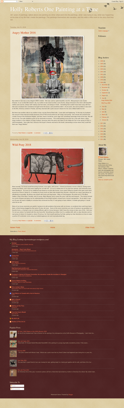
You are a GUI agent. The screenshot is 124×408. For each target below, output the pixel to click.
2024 (101, 66)
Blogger (71, 394)
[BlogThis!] (46, 133)
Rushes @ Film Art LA (18, 321)
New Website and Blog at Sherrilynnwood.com (24, 251)
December (105, 84)
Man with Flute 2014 (23, 370)
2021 (101, 74)
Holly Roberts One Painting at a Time (54, 9)
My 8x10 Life (15, 318)
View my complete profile (105, 179)
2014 (101, 131)
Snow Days (15, 257)
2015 (101, 128)
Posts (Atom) (21, 231)
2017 (101, 123)
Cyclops (14, 243)
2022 (101, 71)
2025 (101, 63)
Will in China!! (16, 299)
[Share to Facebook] (50, 133)
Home (52, 227)
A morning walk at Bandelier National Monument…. (25, 269)
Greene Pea (15, 255)
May (103, 109)
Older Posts (89, 227)
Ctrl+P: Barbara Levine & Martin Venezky (22, 244)
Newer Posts (15, 227)
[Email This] (44, 133)
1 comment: (37, 133)
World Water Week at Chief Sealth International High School (27, 288)
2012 (101, 136)
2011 (101, 139)
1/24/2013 (14, 307)
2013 (101, 134)
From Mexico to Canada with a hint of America (26, 293)
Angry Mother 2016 (24, 32)
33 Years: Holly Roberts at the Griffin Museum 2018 (32, 331)
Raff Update (15, 262)
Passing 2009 (21, 350)
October (104, 90)
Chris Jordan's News (18, 287)
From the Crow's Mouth (19, 312)
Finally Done (15, 301)
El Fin (13, 295)
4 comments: (38, 220)
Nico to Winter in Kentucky (18, 263)
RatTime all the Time (18, 306)
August (104, 95)
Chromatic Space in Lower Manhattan (22, 282)
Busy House (15, 313)
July (103, 98)
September (105, 92)
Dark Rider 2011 (22, 360)
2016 (101, 126)
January (104, 120)
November (105, 87)
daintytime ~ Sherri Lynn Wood (21, 249)
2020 (101, 77)
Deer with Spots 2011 (24, 341)
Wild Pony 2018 (21, 145)
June (103, 106)
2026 (101, 61)
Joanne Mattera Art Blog (19, 280)
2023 (101, 69)
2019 (101, 79)
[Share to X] (48, 133)
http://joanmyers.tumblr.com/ (20, 268)
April (103, 112)
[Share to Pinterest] (52, 133)
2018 (101, 82)
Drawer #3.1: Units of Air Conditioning (21, 276)
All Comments (16, 389)
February (104, 117)
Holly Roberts (104, 157)
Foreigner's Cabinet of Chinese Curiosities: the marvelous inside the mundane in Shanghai (39, 274)
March (104, 114)
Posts (14, 385)
